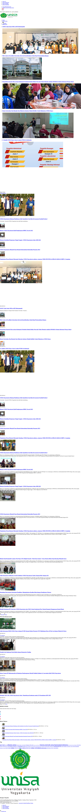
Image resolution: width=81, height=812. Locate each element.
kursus (26, 746)
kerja (17, 746)
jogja (8, 746)
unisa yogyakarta (36, 748)
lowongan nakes (47, 746)
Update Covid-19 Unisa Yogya (8, 7)
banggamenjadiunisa (61, 745)
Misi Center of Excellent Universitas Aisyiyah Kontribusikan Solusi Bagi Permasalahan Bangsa (23, 320)
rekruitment (77, 746)
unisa (12, 748)
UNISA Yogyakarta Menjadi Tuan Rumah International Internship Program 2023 (20, 249)
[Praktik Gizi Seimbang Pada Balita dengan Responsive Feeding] (7, 649)
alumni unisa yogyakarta (21, 745)
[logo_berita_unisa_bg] (9, 18)
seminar (9, 747)
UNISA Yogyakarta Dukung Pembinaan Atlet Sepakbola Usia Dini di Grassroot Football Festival (23, 219)
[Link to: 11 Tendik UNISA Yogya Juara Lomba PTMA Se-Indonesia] (2, 345)
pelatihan (65, 746)
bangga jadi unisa (29, 745)
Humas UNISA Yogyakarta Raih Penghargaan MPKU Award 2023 (16, 230)
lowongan (29, 746)
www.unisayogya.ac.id (6, 6)
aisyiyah (2, 745)
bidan (5, 746)
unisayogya (28, 748)
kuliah (24, 746)
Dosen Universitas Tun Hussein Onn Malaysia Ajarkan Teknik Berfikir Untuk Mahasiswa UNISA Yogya (25, 339)
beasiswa (75, 745)
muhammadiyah (57, 746)
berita (3, 746)
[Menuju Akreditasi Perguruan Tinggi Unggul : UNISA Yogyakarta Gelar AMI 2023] (7, 484)
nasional (62, 746)
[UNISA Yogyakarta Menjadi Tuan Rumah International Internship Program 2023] (40, 501)
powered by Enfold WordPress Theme (26, 803)
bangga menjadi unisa (47, 745)
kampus (11, 746)
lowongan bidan (33, 746)
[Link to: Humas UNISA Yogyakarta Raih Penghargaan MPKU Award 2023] (2, 227)
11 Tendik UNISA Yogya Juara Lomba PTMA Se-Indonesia (14, 348)
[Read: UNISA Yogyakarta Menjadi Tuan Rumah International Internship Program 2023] (3, 735)
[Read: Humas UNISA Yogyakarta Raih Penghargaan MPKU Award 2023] (3, 728)
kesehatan (20, 746)
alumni (6, 745)
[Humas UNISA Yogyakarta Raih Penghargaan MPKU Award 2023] (7, 467)
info (6, 746)
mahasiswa (51, 746)
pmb (74, 746)
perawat (72, 746)
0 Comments (2, 635)
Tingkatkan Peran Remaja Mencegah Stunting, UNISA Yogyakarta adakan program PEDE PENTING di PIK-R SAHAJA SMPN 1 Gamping (35, 259)
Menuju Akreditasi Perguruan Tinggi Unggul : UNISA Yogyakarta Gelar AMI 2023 (20, 240)
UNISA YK (16, 747)
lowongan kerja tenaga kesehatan (39, 746)
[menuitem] (41, 6)
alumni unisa (11, 745)
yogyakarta (55, 748)
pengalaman (68, 746)
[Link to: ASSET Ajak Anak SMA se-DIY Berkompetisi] (40, 283)
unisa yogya (22, 748)
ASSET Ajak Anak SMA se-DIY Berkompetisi (11, 308)
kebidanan (14, 746)
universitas (43, 748)
